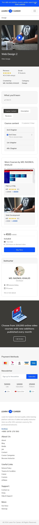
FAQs (4, 493)
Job (3, 449)
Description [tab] (25, 111)
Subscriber (20, 391)
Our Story (5, 506)
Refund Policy (6, 468)
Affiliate (4, 480)
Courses (4, 477)
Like (8, 391)
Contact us (5, 490)
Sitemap (4, 509)
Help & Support (7, 496)
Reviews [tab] (8, 116)
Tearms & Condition (9, 471)
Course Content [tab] (10, 111)
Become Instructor (8, 458)
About (4, 440)
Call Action (19, 339)
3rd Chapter (12, 130)
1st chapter (11, 143)
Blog (3, 443)
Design (4, 18)
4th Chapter (12, 148)
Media (4, 446)
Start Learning (20, 4)
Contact (4, 452)
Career (4, 474)
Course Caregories (8, 455)
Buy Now (19, 250)
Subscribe (31, 376)
